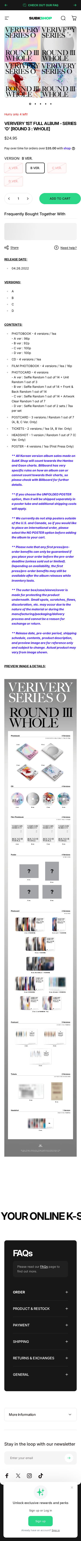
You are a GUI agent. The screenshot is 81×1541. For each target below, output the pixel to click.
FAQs (44, 1266)
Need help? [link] (68, 248)
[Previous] (6, 5)
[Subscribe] (69, 1458)
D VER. (13, 181)
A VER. (13, 168)
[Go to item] (30, 103)
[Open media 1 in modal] (69, 34)
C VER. (57, 168)
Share (14, 247)
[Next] (75, 5)
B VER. (35, 168)
